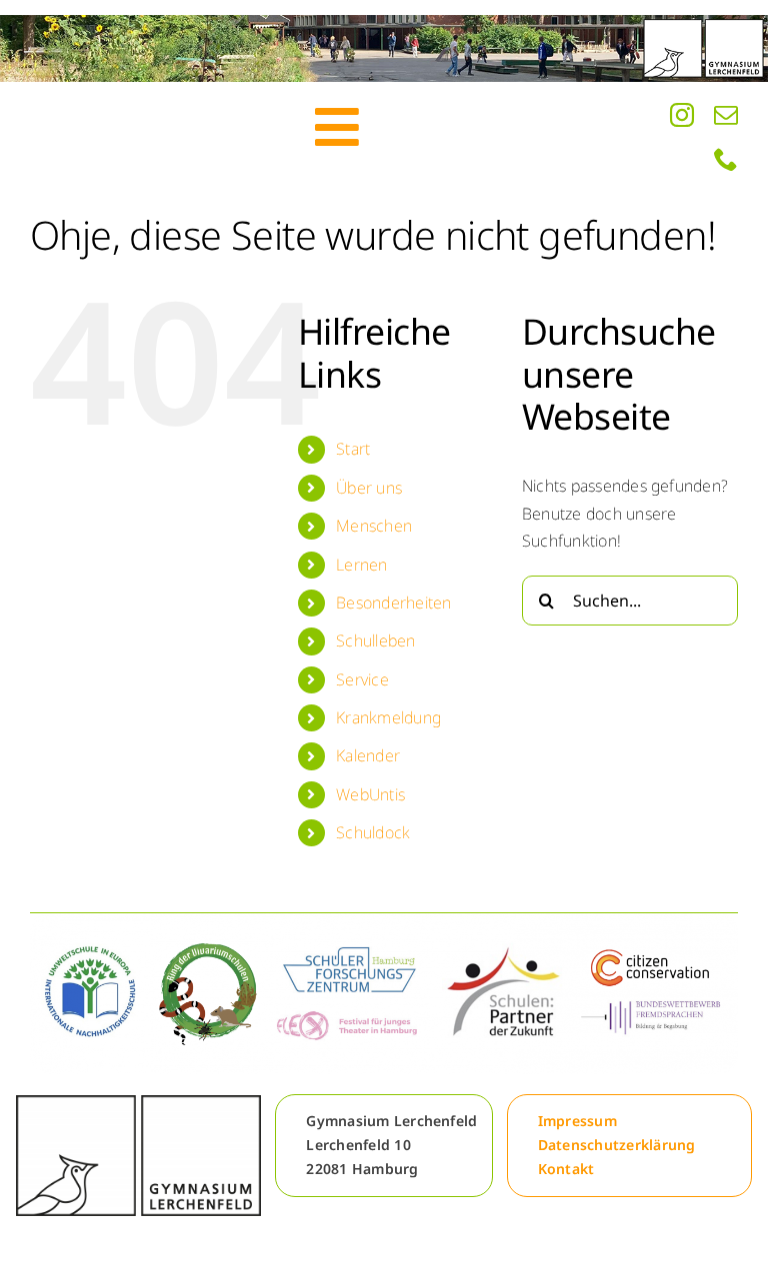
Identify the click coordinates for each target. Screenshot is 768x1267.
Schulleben (375, 640)
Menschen (374, 526)
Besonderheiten (393, 603)
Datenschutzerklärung (617, 1144)
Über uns (369, 488)
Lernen (361, 565)
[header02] (384, 48)
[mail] (726, 115)
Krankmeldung (388, 717)
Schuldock (373, 832)
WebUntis (370, 794)
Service (362, 679)
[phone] (726, 159)
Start (353, 449)
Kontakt (566, 1168)
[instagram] (682, 115)
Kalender (368, 755)
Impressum (577, 1120)
